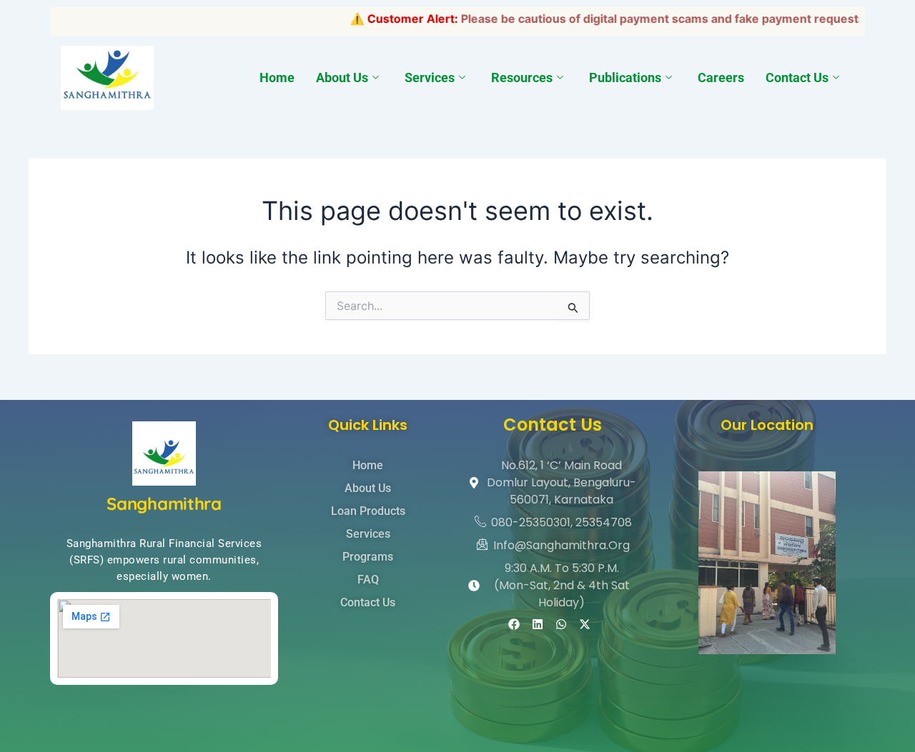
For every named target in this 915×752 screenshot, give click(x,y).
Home (277, 77)
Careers (721, 77)
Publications (625, 77)
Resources (522, 77)
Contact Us (797, 77)
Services (430, 77)
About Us (342, 77)
